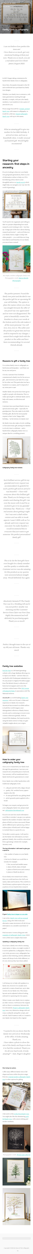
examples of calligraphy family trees (14, 935)
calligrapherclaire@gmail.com (14, 810)
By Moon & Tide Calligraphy (8, 5)
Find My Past (7, 670)
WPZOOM (21, 1251)
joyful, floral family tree (21, 1114)
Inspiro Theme (13, 1251)
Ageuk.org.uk (20, 182)
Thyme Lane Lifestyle (23, 1155)
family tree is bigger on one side (17, 914)
